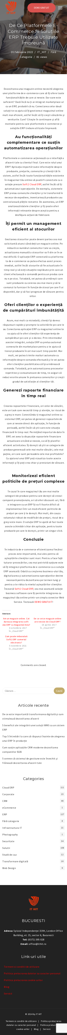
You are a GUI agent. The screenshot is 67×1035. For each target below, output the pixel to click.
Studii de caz (9, 854)
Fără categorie (10, 821)
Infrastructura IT (12, 827)
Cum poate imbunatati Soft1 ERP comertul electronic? (16, 639)
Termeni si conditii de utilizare (21, 966)
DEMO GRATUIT (41, 7)
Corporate (8, 794)
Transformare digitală (15, 861)
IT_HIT (41, 52)
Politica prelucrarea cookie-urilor (23, 980)
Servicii (8, 993)
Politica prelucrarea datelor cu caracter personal (32, 973)
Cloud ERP (8, 787)
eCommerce (9, 807)
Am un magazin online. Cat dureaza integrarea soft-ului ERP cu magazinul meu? (16, 621)
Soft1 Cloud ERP (32, 184)
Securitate (8, 841)
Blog (7, 986)
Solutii (6, 847)
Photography (10, 834)
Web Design (9, 868)
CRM (4, 801)
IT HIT (39, 1014)
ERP (4, 814)
